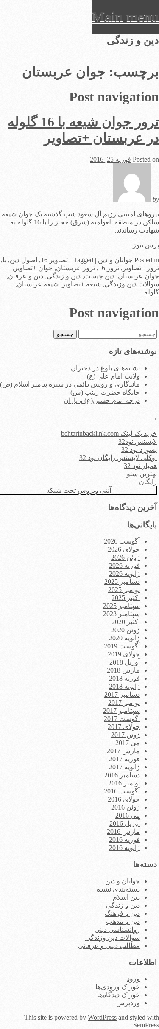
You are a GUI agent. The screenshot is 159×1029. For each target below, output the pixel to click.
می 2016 (127, 815)
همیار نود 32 (140, 465)
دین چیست (99, 276)
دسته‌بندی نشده (118, 889)
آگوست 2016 (122, 791)
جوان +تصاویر (33, 268)
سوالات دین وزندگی (131, 284)
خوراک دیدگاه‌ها (118, 994)
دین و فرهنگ (122, 913)
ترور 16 (108, 268)
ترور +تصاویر (141, 268)
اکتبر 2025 (126, 597)
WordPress (102, 1017)
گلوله (151, 292)
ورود (133, 978)
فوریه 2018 (124, 678)
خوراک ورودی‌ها (117, 986)
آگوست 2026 (122, 541)
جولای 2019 (124, 654)
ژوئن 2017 (125, 734)
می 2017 (127, 742)
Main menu (125, 16)
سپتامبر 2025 (121, 605)
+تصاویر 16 (56, 260)
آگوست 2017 (122, 718)
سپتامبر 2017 (121, 710)
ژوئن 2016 (125, 807)
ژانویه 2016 (124, 847)
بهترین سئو (142, 473)
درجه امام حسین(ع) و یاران (102, 400)
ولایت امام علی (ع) (113, 376)
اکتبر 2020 (126, 621)
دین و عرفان (25, 276)
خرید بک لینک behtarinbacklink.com (109, 433)
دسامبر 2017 (122, 694)
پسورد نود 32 (139, 449)
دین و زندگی (64, 276)
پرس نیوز (146, 245)
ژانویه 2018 (124, 686)
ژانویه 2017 (124, 767)
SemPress (146, 1025)
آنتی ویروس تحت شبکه (78, 490)
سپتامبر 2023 (121, 613)
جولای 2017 (124, 726)
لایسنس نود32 (137, 441)
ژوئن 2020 (125, 630)
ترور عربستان (75, 268)
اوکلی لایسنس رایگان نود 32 (118, 457)
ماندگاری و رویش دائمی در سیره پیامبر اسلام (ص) (70, 384)
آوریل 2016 (124, 823)
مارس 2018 (123, 670)
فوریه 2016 (124, 839)
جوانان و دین (115, 260)
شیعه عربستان (38, 284)
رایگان (148, 481)
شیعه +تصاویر (81, 284)
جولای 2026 (124, 549)
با (4, 260)
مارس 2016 (123, 831)
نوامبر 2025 (124, 589)
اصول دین (23, 260)
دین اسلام (126, 897)
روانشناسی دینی (117, 929)
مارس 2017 (123, 750)
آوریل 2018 (124, 662)
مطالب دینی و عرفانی (109, 945)
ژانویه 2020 (124, 638)
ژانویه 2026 (124, 573)
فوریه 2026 (124, 565)
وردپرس (128, 1003)
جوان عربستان (138, 276)
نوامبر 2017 (124, 702)
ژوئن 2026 (125, 557)
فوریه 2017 (124, 759)
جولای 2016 (124, 799)
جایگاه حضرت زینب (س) (105, 392)
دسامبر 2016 (122, 775)
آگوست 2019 (122, 646)
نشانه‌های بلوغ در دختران (105, 368)
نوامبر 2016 (124, 783)
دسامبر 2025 (122, 581)
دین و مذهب (123, 921)
